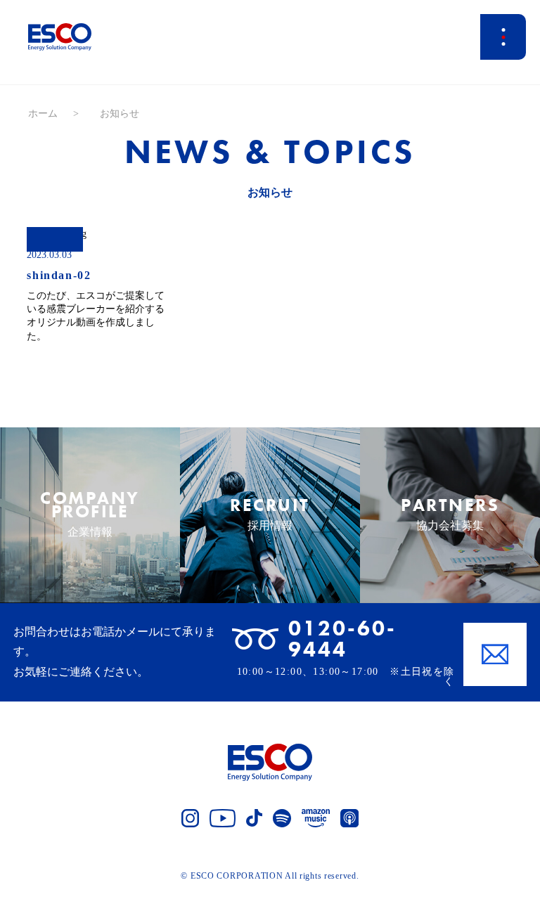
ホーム (43, 113)
